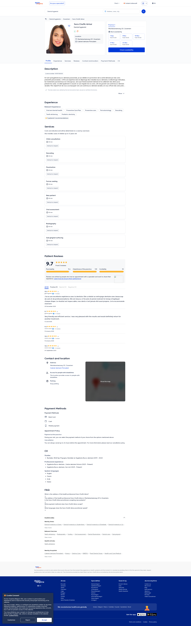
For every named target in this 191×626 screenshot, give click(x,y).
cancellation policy (119, 443)
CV (119, 61)
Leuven (63, 596)
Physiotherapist (95, 591)
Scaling (70, 534)
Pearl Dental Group (96, 553)
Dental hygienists (55, 19)
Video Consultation (150, 596)
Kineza (67, 553)
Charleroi (63, 589)
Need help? (148, 593)
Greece (95, 607)
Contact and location (90, 61)
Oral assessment (80, 534)
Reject (28, 620)
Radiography (61, 534)
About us (147, 591)
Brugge (63, 593)
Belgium (100, 607)
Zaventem (66, 19)
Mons (62, 598)
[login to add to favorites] (69, 26)
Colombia (111, 607)
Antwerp (63, 585)
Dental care (106, 534)
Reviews (76, 61)
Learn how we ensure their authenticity (67, 279)
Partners (147, 594)
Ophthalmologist (96, 585)
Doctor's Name (123, 584)
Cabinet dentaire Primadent (54, 553)
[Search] (144, 11)
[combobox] (73, 11)
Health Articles (123, 589)
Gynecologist (95, 598)
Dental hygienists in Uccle (116, 524)
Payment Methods (108, 61)
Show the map (105, 381)
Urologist (93, 600)
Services (68, 61)
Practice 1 (111, 25)
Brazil (129, 607)
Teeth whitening (50, 534)
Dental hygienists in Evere (53, 524)
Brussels (63, 584)
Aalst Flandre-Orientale (68, 600)
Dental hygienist (80, 27)
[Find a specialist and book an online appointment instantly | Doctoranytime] (46, 19)
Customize (11, 620)
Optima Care (76, 553)
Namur (63, 594)
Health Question (123, 591)
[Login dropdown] (144, 3)
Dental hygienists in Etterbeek (97, 524)
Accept (44, 620)
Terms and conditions (135, 622)
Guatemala (123, 607)
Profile (48, 61)
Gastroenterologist (96, 596)
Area (120, 585)
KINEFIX (85, 553)
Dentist (93, 593)
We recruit (148, 585)
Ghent (62, 587)
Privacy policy (153, 622)
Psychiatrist (94, 587)
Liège (62, 591)
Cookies (145, 622)
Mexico (106, 607)
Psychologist (94, 594)
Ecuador (117, 607)
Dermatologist (95, 584)
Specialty (121, 587)
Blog (146, 587)
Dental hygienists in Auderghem (74, 524)
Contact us (148, 584)
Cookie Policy (13, 615)
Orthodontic (94, 589)
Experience (58, 61)
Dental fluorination (94, 534)
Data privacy (148, 589)
